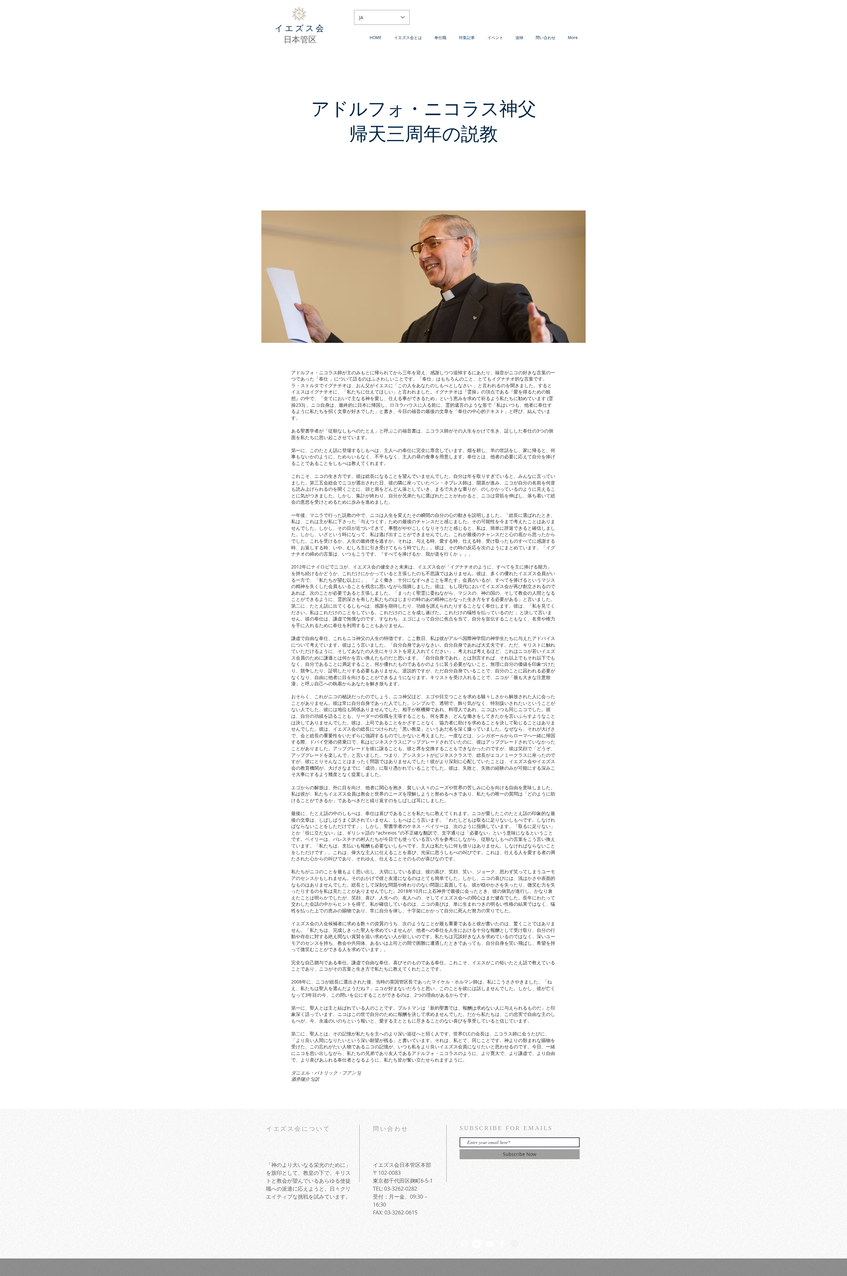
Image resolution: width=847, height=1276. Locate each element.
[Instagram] (464, 1244)
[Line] (514, 1244)
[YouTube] (489, 1244)
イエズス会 (300, 28)
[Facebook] (502, 1244)
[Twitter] (476, 1244)
